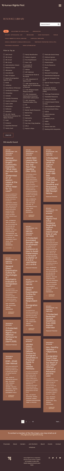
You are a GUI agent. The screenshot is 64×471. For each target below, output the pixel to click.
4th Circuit (9, 57)
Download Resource (31, 216)
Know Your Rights (43, 34)
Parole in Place (29, 128)
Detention (8, 111)
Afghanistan (37, 31)
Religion (47, 70)
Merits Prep (28, 113)
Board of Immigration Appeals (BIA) (11, 79)
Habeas (27, 69)
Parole (56, 34)
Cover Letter (9, 103)
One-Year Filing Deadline (32, 123)
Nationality (28, 118)
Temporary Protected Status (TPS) (45, 42)
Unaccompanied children (52, 106)
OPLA (27, 126)
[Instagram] (49, 458)
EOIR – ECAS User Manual (11, 362)
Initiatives (32, 447)
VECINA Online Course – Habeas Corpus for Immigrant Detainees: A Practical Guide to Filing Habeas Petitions (32, 356)
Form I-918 (28, 62)
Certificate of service (12, 90)
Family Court (9, 128)
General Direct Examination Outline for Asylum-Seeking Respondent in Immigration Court (32, 297)
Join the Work (33, 444)
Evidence (8, 123)
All (6, 31)
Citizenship (9, 93)
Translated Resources (51, 96)
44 (33, 421)
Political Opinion (50, 57)
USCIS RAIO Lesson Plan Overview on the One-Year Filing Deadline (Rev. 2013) (32, 165)
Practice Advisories (51, 60)
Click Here (9, 248)
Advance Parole (10, 67)
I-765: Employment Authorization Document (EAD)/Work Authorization (31, 96)
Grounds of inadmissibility (27, 66)
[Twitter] (53, 458)
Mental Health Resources (32, 110)
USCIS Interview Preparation (9, 243)
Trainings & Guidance (12, 45)
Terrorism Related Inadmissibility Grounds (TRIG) (50, 89)
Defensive (8, 109)
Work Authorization (29, 45)
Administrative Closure (12, 65)
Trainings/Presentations (52, 94)
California (8, 85)
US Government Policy (51, 109)
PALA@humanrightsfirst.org (32, 435)
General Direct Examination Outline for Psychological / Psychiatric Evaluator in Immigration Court (11, 276)
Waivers (47, 124)
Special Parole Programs (52, 82)
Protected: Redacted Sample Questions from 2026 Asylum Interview (52, 321)
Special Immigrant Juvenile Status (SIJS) (17, 42)
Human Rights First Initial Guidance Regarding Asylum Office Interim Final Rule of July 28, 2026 (52, 226)
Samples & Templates (37, 38)
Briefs (7, 82)
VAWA (46, 121)
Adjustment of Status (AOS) (20, 31)
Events (50, 444)
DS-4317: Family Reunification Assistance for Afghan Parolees (12, 116)
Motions (27, 115)
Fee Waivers (30, 34)
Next (58, 421)
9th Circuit (9, 62)
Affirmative (9, 70)
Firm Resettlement (30, 60)
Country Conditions (11, 101)
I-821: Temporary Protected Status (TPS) (30, 101)
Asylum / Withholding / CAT (13, 34)
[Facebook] (56, 458)
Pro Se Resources (50, 65)
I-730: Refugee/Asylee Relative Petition (30, 90)
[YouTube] (60, 458)
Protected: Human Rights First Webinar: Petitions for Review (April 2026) (12, 335)
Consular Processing (12, 98)
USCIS (47, 111)
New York (28, 120)
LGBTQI (27, 107)
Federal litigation (30, 57)
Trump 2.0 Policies (50, 99)
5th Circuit (9, 60)
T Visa (47, 85)
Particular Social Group (52, 54)
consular (8, 96)
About (15, 444)
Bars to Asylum (10, 75)
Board (43, 444)
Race (46, 67)
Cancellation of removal (13, 88)
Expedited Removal (11, 125)
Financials (6, 444)
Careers (22, 444)
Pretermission (49, 62)
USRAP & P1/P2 (49, 118)
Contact (58, 444)
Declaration (9, 106)
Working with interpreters (52, 129)
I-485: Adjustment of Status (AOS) (30, 80)
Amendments (10, 73)
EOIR (7, 120)
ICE (26, 105)
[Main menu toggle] (60, 5)
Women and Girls (50, 126)
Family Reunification (31, 54)
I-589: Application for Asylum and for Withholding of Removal (31, 85)
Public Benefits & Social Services (15, 38)
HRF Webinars (29, 72)
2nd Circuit (9, 54)
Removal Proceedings (51, 73)
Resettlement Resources (52, 75)
